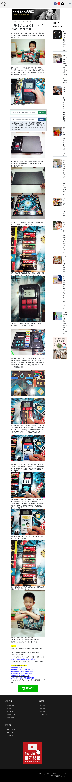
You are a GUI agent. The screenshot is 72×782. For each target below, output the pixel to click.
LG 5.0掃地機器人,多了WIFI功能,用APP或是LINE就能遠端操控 (27, 657)
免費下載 (41, 119)
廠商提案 (42, 708)
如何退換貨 (10, 717)
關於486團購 (11, 733)
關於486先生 (11, 730)
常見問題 (10, 711)
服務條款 (10, 708)
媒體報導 (10, 735)
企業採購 (42, 711)
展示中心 (42, 705)
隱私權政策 (10, 705)
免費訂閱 (41, 112)
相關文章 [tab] (56, 23)
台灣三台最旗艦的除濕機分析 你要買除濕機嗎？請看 (25, 653)
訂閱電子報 (43, 714)
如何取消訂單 (11, 714)
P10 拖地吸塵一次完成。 (17, 655)
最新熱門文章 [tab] (57, 27)
